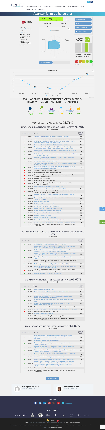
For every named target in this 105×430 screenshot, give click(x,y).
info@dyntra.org (83, 425)
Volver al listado (46, 62)
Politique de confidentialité (56, 427)
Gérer (83, 6)
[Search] (91, 2)
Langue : (41, 9)
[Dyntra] (18, 5)
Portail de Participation (81, 31)
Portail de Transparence (82, 27)
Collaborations (60, 6)
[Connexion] (88, 2)
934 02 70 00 (23, 32)
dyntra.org (70, 425)
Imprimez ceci (80, 23)
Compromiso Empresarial (75, 422)
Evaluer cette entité (80, 19)
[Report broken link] (81, 137)
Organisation (31, 9)
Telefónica (67, 422)
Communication (73, 6)
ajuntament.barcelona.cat (26, 29)
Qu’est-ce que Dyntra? (34, 6)
